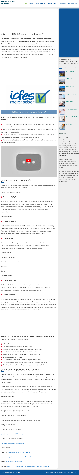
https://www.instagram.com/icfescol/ (19, 457)
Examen (62, 3)
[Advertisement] (29, 21)
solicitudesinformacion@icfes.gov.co (12, 434)
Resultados (52, 3)
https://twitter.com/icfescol (14, 461)
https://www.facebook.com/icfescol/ (19, 452)
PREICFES (31, 3)
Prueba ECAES (72, 3)
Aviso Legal (74, 472)
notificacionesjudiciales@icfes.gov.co (12, 443)
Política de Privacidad (52, 472)
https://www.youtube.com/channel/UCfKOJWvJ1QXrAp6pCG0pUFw (28, 466)
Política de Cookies (64, 472)
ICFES (25, 3)
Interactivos (40, 3)
